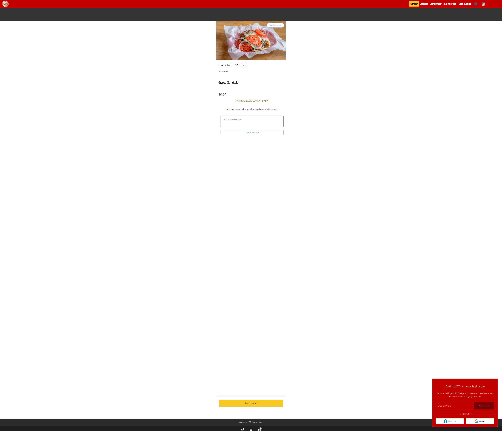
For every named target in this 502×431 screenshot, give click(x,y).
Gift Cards (464, 4)
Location (450, 4)
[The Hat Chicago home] (14, 4)
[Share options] (236, 65)
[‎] (476, 4)
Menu (424, 4)
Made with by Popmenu (132, 422)
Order (414, 4)
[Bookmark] (244, 65)
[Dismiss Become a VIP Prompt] (493, 383)
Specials (435, 4)
